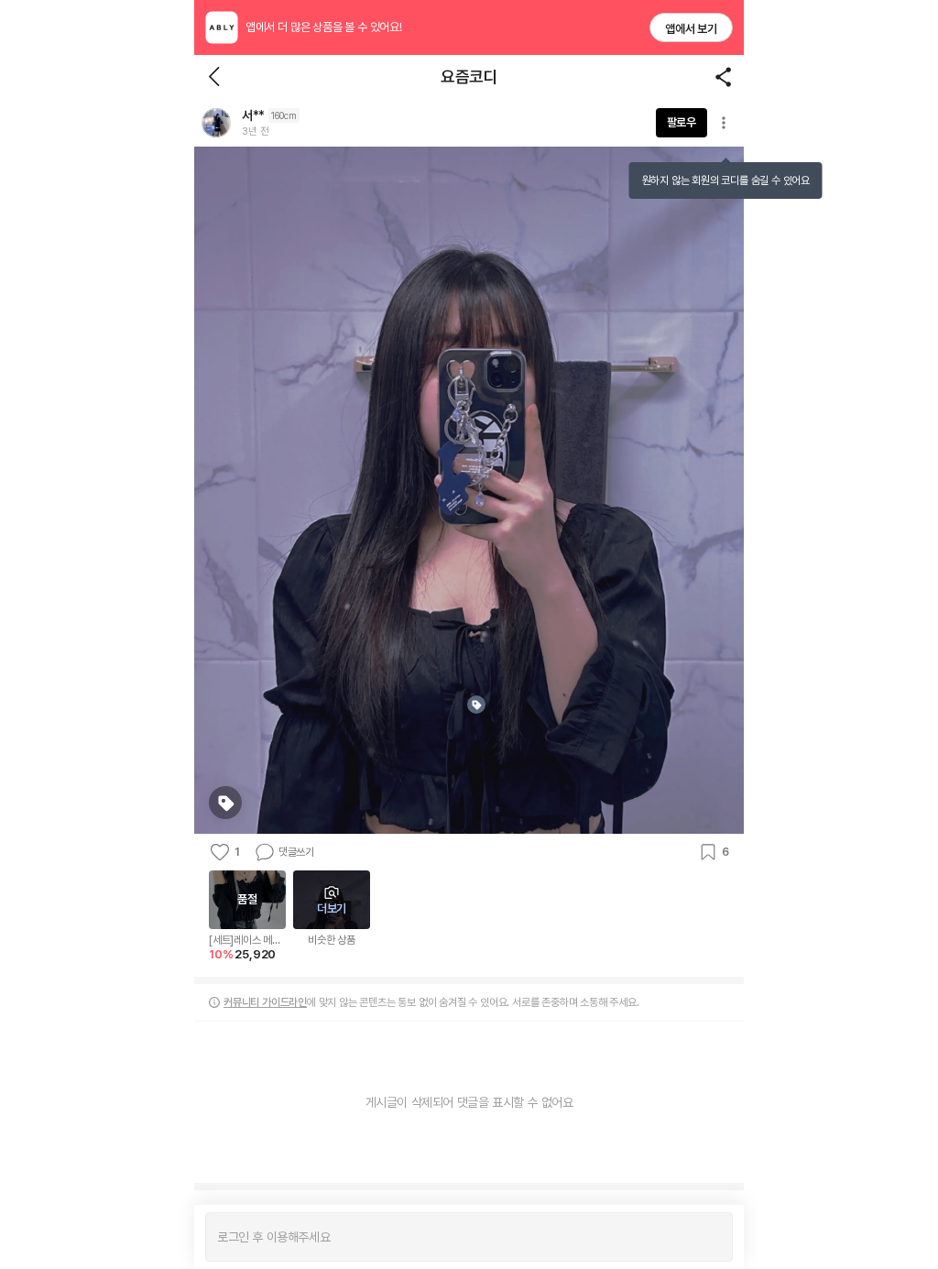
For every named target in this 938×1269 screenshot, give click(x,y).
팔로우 (681, 122)
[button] (216, 122)
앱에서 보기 (691, 29)
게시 (709, 1237)
